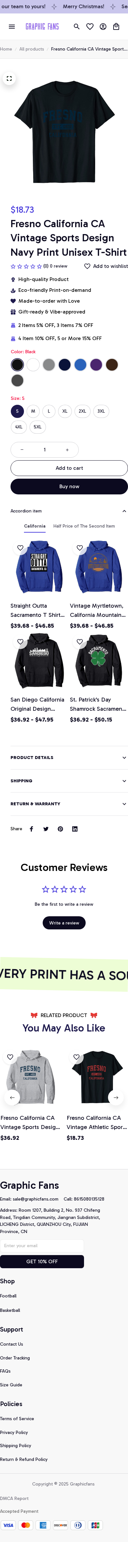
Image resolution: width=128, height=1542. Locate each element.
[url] (38, 1199)
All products (31, 49)
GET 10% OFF (42, 1261)
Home (6, 49)
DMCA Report (14, 1498)
